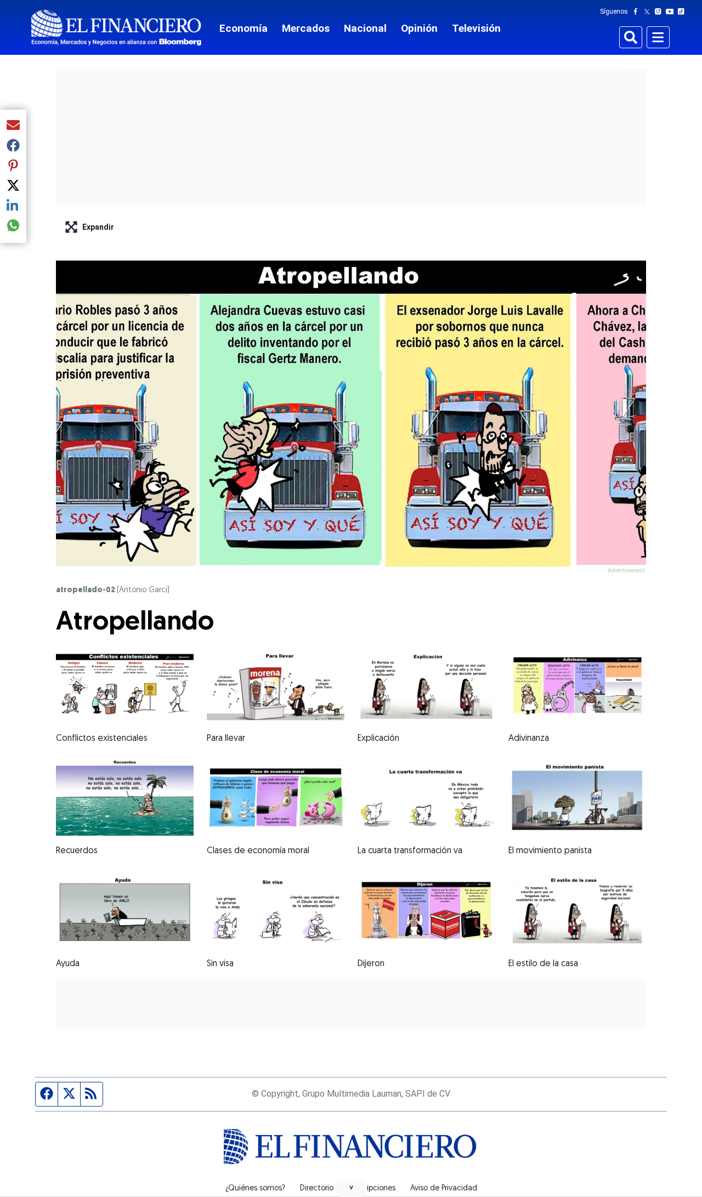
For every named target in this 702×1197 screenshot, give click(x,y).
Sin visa (220, 964)
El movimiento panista (550, 851)
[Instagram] (660, 11)
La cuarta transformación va (410, 851)
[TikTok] (683, 11)
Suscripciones (371, 1189)
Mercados (306, 28)
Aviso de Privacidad (443, 1189)
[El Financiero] (116, 28)
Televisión (476, 28)
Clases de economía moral (258, 851)
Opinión (419, 28)
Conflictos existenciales (102, 738)
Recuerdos (77, 851)
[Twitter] (649, 11)
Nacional (365, 28)
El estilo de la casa (543, 964)
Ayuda (68, 964)
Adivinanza (528, 738)
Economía (243, 28)
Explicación (378, 738)
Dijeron (371, 964)
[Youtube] (672, 11)
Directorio (316, 1189)
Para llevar (226, 738)
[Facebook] (637, 11)
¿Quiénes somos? (255, 1189)
